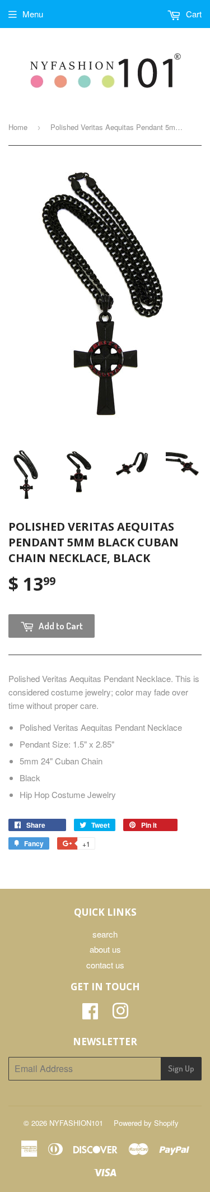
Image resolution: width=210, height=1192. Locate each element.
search (105, 934)
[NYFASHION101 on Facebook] (90, 1014)
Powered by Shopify (146, 1122)
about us (105, 949)
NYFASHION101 (76, 1122)
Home (17, 127)
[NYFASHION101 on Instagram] (120, 1014)
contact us (105, 965)
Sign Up (181, 1068)
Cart (193, 14)
